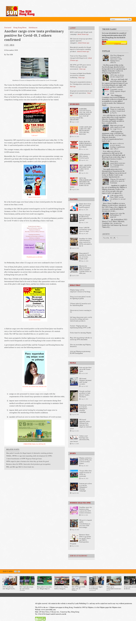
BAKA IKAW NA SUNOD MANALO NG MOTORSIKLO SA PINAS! (85, 144)
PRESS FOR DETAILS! (34, 197)
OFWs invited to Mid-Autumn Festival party (84, 156)
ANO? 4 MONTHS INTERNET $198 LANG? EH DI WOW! (85, 168)
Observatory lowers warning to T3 (80, 311)
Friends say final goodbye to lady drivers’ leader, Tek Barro (84, 394)
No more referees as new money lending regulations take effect (117, 146)
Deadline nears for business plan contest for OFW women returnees (85, 510)
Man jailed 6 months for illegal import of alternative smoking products (80, 49)
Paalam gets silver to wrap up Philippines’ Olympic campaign (85, 408)
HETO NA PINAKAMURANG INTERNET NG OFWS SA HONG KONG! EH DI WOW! (81, 182)
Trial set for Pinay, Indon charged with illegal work (78, 57)
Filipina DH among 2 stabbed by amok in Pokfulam (117, 181)
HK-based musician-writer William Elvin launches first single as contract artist (81, 424)
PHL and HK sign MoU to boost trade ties (20, 467)
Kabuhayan (33, 27)
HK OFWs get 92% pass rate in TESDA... (78, 588)
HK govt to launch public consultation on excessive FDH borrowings (85, 523)
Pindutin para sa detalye (34, 257)
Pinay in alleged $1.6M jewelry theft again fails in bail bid (85, 217)
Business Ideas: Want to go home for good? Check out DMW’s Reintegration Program (80, 539)
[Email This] (5, 45)
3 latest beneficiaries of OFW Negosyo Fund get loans (24, 458)
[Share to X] (9, 45)
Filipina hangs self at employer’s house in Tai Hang (80, 291)
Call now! (35, 135)
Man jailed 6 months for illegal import (44, 588)
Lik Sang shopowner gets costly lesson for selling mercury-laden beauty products (81, 319)
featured (7, 27)
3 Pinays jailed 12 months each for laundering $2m (80, 304)
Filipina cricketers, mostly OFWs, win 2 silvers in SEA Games (85, 460)
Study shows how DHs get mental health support (85, 205)
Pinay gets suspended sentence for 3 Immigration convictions (80, 83)
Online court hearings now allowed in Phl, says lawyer (79, 438)
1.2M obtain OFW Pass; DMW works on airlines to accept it (118, 198)
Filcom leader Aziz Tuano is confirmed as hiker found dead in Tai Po (117, 110)
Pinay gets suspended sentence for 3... (114, 588)
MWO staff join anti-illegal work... (8, 588)
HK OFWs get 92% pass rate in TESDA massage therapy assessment (80, 67)
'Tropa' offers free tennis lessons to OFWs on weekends (85, 473)
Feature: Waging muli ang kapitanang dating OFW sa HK (80, 327)
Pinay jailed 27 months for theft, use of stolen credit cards (85, 256)
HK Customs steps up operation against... (26, 588)
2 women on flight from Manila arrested (95, 588)
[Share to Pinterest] (13, 45)
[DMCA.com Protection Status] (40, 620)
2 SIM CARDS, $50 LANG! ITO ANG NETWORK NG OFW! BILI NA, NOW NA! (85, 130)
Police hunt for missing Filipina (80, 333)
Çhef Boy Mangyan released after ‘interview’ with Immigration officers (117, 58)
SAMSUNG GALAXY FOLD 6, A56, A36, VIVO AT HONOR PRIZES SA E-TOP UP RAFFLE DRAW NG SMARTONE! (81, 114)
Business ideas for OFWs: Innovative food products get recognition (28, 464)
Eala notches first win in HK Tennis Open (85, 369)
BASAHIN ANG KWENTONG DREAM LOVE (35, 386)
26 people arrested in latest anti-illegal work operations (81, 92)
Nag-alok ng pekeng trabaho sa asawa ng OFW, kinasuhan (81, 338)
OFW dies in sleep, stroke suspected (117, 76)
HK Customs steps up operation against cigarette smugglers (81, 41)
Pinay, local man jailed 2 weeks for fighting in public (80, 297)
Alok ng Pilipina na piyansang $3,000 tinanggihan (80, 352)
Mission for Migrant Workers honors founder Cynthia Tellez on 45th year (85, 269)
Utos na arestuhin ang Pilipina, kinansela (80, 345)
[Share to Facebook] (11, 45)
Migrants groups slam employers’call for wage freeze (117, 127)
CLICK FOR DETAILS (34, 320)
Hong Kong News (20, 27)
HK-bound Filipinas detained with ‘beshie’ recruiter (85, 381)
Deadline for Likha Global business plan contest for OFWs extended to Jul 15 (85, 242)
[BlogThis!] (7, 45)
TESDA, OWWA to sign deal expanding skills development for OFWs (29, 456)
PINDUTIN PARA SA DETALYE (34, 444)
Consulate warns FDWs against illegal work (117, 91)
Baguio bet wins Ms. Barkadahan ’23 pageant (117, 215)
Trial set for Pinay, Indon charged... (61, 588)
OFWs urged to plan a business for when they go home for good (27, 461)
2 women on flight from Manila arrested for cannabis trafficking (80, 75)
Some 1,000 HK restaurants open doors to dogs (85, 229)
